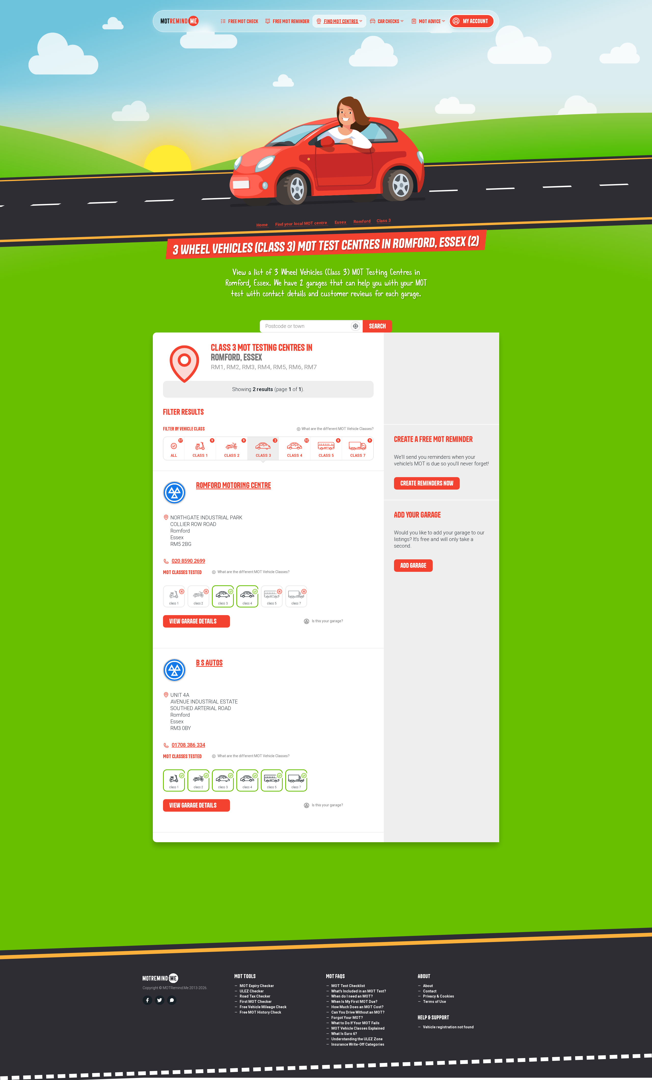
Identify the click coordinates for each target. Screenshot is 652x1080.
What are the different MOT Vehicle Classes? (338, 429)
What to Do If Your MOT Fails (355, 1023)
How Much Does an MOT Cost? (357, 1007)
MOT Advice (429, 21)
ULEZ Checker (252, 991)
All (177, 448)
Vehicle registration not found (448, 1027)
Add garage (413, 565)
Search (377, 326)
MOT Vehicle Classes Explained (358, 1028)
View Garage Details (193, 621)
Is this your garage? (327, 621)
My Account (475, 21)
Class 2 (234, 448)
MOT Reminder (291, 21)
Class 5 (329, 448)
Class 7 (360, 448)
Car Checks (388, 21)
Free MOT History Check (260, 1012)
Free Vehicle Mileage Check (263, 1007)
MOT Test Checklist (348, 986)
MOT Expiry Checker (257, 986)
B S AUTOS (209, 663)
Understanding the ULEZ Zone (357, 1039)
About (428, 986)
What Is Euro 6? (344, 1034)
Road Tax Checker (255, 996)
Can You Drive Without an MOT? (358, 1012)
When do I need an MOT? (352, 996)
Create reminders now (426, 483)
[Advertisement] (441, 378)
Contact (430, 991)
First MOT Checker (256, 1002)
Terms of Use (434, 1002)
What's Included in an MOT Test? (358, 991)
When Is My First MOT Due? (354, 1002)
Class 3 (266, 448)
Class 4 (297, 448)
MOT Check (243, 21)
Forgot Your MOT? (347, 1018)
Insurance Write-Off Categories (357, 1044)
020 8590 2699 (188, 561)
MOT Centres (341, 21)
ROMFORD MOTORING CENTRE (233, 485)
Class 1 (203, 448)
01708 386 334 (188, 745)
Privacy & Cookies (438, 996)
